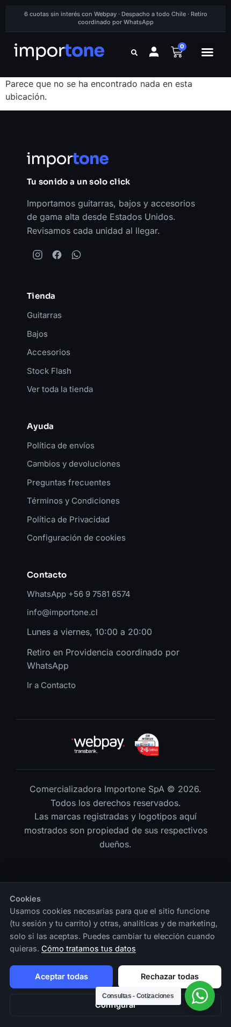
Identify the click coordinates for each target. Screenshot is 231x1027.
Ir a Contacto (51, 685)
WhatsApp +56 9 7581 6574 (79, 594)
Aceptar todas (61, 976)
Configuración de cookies (76, 538)
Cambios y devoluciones (73, 464)
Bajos (37, 334)
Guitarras (44, 315)
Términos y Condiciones (73, 501)
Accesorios (48, 352)
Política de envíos (61, 445)
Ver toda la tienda (60, 389)
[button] (207, 52)
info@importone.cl (62, 612)
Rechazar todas (170, 976)
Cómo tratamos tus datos (88, 948)
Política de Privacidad (68, 519)
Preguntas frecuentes (69, 482)
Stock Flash (49, 371)
